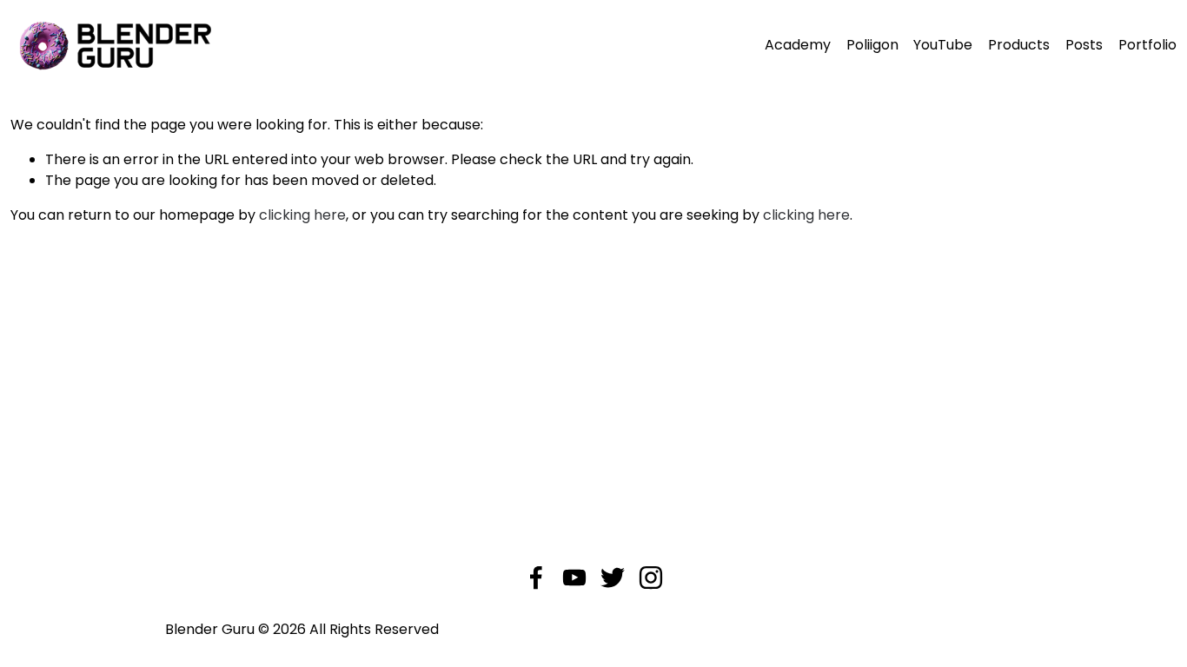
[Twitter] (612, 577)
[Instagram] (651, 577)
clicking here (302, 215)
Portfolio (1147, 45)
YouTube (942, 45)
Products (1019, 45)
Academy (798, 45)
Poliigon (872, 45)
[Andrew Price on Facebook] (536, 577)
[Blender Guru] (574, 577)
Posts (1084, 45)
